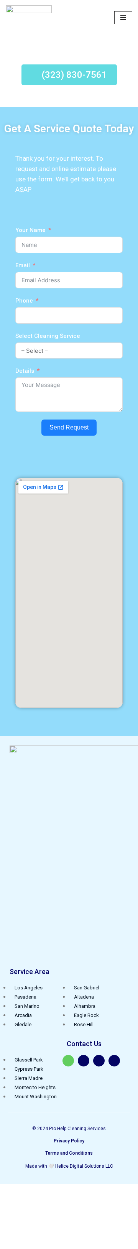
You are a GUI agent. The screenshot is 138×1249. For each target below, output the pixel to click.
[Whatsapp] (68, 1060)
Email (22, 265)
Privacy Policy (69, 1141)
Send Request (69, 427)
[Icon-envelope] (99, 1060)
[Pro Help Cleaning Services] (29, 17)
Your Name (30, 230)
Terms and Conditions (69, 1153)
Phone (24, 300)
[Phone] (114, 1060)
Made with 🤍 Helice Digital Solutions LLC (69, 1166)
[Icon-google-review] (83, 1060)
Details (24, 370)
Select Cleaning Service (47, 335)
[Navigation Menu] (123, 17)
